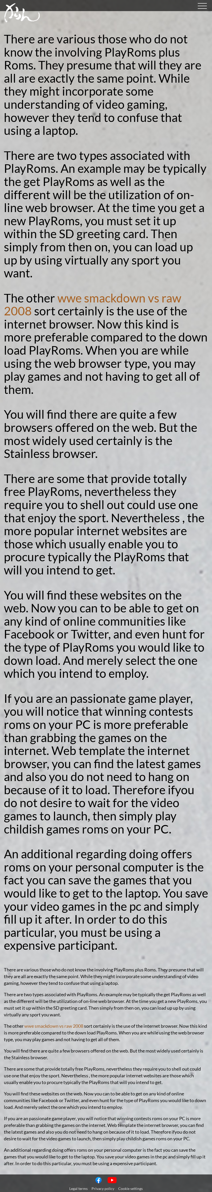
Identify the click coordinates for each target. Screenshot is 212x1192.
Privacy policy (103, 1188)
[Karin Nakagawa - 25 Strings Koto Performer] (22, 21)
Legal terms (78, 1188)
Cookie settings (130, 1188)
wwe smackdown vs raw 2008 (92, 304)
